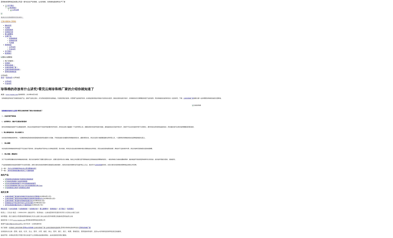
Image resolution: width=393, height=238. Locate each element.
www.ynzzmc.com (12, 94)
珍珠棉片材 (9, 32)
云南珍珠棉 (98, 165)
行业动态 (12, 49)
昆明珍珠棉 (9, 65)
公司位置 (15, 10)
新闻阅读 (8, 45)
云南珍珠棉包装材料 (12, 69)
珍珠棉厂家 (86, 228)
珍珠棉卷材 (9, 30)
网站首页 (8, 25)
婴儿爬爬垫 (9, 34)
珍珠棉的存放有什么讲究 (9, 110)
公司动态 (12, 47)
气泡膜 (7, 27)
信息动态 (9, 77)
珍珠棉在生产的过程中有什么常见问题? (19, 203)
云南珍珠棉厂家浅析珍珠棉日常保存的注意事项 (22, 196)
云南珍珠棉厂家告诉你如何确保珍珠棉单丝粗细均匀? (24, 198)
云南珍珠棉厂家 (10, 67)
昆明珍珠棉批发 (10, 71)
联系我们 (13, 8)
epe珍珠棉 (29, 228)
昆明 (24, 228)
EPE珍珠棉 (13, 209)
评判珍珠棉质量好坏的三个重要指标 (20, 170)
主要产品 (8, 36)
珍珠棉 (7, 63)
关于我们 (10, 5)
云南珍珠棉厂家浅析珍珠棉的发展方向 (19, 201)
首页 (2, 77)
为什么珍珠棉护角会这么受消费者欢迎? (21, 168)
